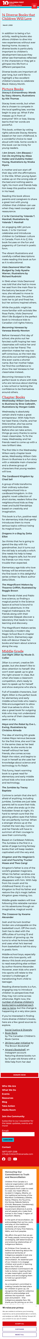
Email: (5, 1131)
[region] (19, 1321)
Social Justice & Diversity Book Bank (18, 1031)
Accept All (19, 1324)
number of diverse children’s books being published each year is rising (18, 1005)
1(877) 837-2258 (9, 1151)
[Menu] (34, 6)
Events (6, 1094)
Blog (4, 1102)
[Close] (37, 1306)
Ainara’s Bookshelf (15, 1049)
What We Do (9, 1090)
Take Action (8, 1106)
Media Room (9, 1110)
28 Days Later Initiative (17, 1042)
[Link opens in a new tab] (3, 1159)
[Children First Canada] (13, 3)
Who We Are (9, 1086)
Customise (19, 1329)
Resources (7, 1098)
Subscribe (8, 1140)
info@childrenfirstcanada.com (17, 1154)
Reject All (19, 1335)
